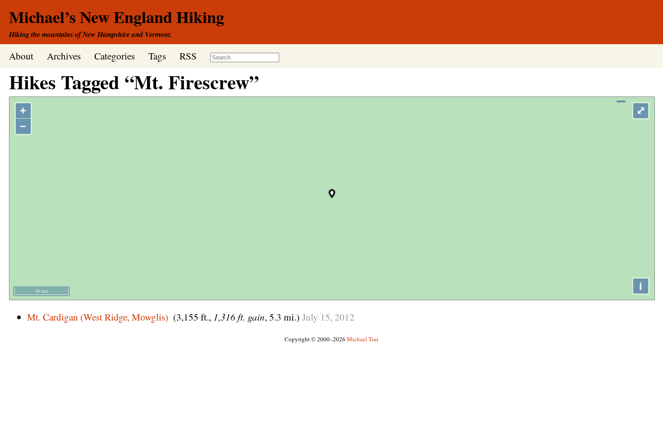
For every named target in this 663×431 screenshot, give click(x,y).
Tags (157, 55)
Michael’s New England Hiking (116, 16)
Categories (114, 55)
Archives (64, 55)
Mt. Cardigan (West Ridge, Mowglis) (97, 316)
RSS (188, 55)
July (310, 316)
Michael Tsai (362, 339)
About (21, 55)
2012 (345, 316)
